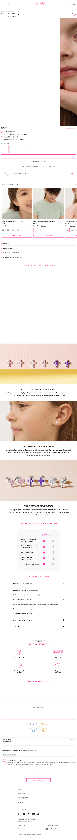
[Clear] (35, 230)
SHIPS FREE (26, 166)
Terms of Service (22, 829)
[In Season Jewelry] (38, 3)
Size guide (43, 226)
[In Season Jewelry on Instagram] (33, 814)
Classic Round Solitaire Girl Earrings (12, 221)
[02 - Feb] (9, 230)
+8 (24, 230)
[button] (4, 16)
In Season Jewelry (26, 834)
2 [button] (36, 773)
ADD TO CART (17, 235)
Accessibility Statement (53, 825)
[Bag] (74, 3)
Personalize (49, 235)
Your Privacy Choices (54, 829)
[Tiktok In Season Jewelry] (38, 814)
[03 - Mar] (14, 230)
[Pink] (40, 230)
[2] (67, 230)
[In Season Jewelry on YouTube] (24, 814)
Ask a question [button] (38, 780)
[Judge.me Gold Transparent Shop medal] (44, 727)
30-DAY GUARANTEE (49, 166)
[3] (72, 230)
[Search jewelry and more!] (8, 4)
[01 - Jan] (4, 230)
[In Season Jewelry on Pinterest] (28, 814)
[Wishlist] (70, 4)
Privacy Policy (21, 825)
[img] (5, 747)
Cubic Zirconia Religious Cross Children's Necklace (48, 221)
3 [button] (39, 773)
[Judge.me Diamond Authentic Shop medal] (33, 727)
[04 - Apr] (19, 230)
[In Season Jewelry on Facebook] (19, 814)
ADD (71, 174)
